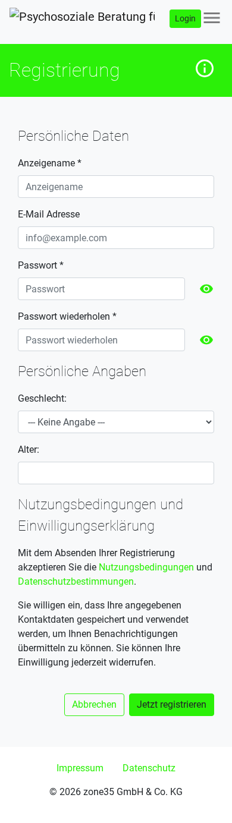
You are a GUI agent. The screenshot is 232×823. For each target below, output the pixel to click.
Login (185, 18)
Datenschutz (149, 768)
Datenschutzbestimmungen (76, 581)
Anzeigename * (49, 163)
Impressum (80, 768)
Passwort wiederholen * (67, 316)
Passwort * (41, 265)
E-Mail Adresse (49, 214)
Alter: (28, 449)
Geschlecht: (42, 398)
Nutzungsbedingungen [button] (146, 567)
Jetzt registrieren (171, 704)
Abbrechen (94, 704)
